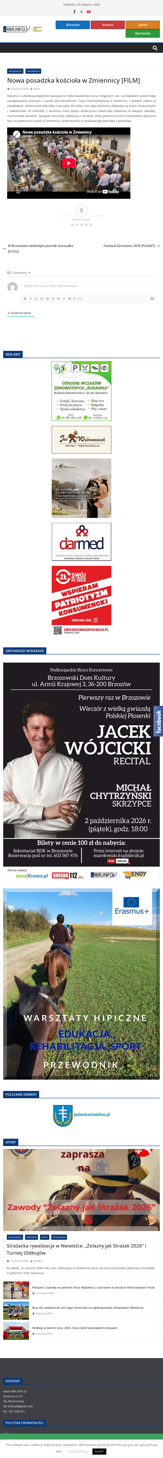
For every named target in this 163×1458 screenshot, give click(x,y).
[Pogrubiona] (25, 298)
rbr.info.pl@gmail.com (18, 1406)
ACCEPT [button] (99, 1451)
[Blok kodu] (64, 298)
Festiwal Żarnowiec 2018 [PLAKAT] (129, 246)
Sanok (142, 25)
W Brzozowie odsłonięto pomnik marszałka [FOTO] (40, 249)
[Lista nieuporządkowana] (53, 298)
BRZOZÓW (31, 1237)
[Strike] (42, 298)
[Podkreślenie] (36, 298)
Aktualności (15, 71)
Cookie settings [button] (77, 1451)
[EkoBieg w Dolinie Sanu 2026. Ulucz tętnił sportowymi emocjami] (16, 1331)
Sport (45, 1237)
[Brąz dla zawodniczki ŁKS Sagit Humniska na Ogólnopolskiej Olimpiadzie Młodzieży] (16, 1310)
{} (74, 298)
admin (36, 88)
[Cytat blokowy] (58, 298)
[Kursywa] (30, 298)
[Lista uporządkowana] (47, 298)
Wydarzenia (33, 71)
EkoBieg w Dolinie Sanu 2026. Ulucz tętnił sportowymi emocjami (74, 1328)
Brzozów (73, 25)
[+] (80, 298)
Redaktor (38, 1261)
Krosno (107, 25)
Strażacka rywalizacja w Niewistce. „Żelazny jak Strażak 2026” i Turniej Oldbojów (76, 1249)
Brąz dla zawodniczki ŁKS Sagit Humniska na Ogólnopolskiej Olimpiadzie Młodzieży (87, 1308)
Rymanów (142, 33)
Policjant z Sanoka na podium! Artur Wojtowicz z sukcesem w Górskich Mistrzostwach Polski (93, 1287)
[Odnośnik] (69, 298)
